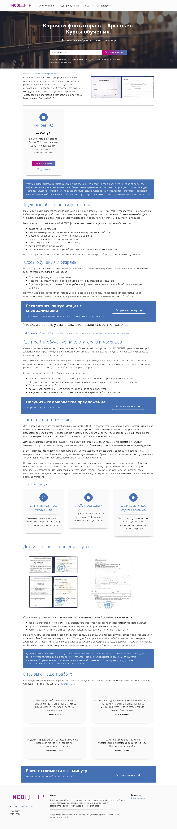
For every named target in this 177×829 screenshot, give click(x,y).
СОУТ (88, 5)
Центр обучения (70, 5)
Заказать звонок (126, 406)
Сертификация (46, 5)
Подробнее (43, 169)
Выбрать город (28, 806)
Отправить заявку (126, 310)
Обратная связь (138, 798)
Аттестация (103, 5)
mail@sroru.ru (67, 683)
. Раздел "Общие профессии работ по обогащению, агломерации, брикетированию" (77, 333)
